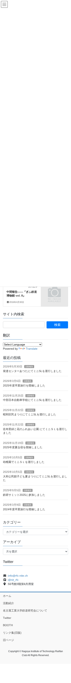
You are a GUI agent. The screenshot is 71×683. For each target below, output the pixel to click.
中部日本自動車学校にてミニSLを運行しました (32, 400)
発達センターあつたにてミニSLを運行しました (32, 371)
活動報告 (29, 366)
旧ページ (8, 640)
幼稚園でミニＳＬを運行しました (23, 462)
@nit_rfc (13, 579)
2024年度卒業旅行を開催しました (24, 509)
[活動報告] (54, 290)
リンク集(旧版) (12, 632)
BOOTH (8, 625)
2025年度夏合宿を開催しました (22, 447)
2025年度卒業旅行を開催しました (24, 385)
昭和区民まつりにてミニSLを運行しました (29, 414)
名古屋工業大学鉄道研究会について (25, 610)
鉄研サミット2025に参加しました (24, 494)
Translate (31, 348)
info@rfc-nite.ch (18, 575)
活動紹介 (8, 603)
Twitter (7, 617)
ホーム (7, 595)
